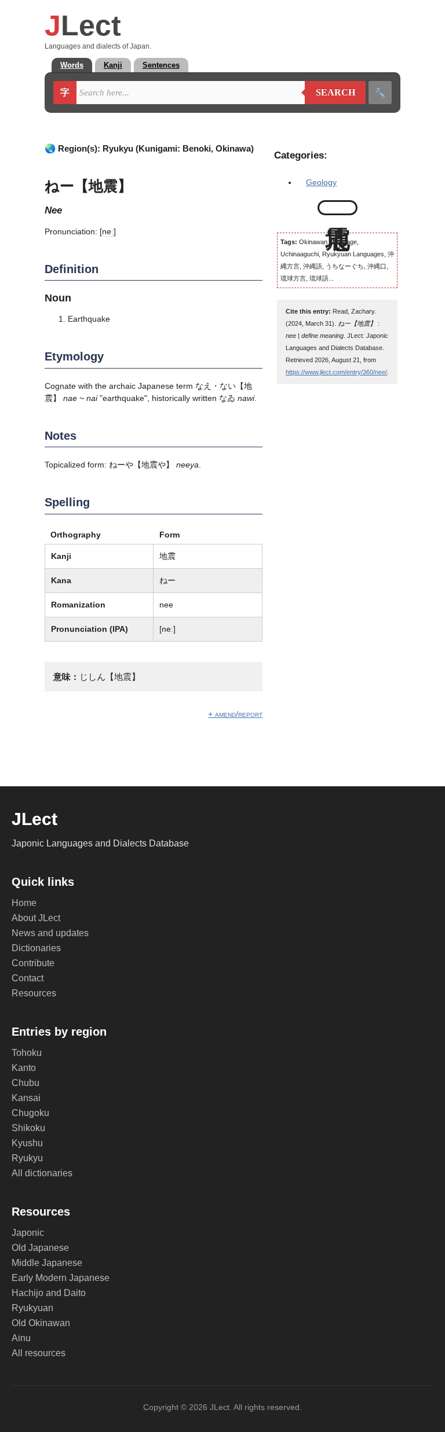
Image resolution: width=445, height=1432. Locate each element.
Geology (321, 182)
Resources (34, 993)
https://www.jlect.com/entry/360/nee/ (336, 372)
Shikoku (28, 1128)
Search (330, 92)
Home (24, 903)
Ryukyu (27, 1158)
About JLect (36, 918)
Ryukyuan (32, 1308)
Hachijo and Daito (49, 1293)
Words (71, 65)
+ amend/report (235, 714)
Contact (27, 978)
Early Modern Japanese (61, 1278)
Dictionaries (36, 948)
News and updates (50, 933)
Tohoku (27, 1053)
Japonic (28, 1233)
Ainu (21, 1338)
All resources (38, 1353)
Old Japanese (40, 1248)
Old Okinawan (41, 1323)
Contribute (33, 963)
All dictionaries (42, 1173)
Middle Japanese (47, 1263)
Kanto (24, 1068)
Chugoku (30, 1113)
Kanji (113, 65)
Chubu (25, 1083)
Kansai (26, 1098)
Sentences (161, 65)
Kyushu (27, 1143)
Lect (83, 25)
